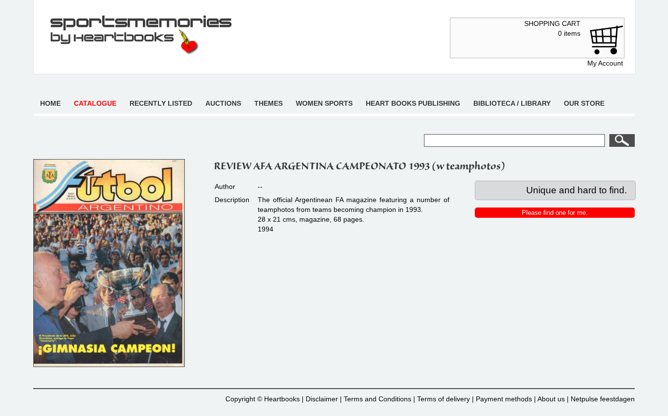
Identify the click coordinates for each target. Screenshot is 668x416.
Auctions (223, 103)
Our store (584, 103)
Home (50, 103)
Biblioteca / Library (512, 103)
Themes (268, 103)
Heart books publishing (413, 103)
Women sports (324, 103)
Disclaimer (322, 399)
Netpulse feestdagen (603, 399)
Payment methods (504, 399)
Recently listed (161, 103)
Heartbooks (282, 399)
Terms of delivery (443, 399)
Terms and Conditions (377, 399)
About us (551, 399)
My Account (605, 63)
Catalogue (95, 103)
